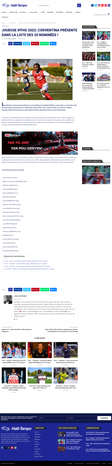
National (23, 12)
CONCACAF (5, 17)
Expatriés (50, 12)
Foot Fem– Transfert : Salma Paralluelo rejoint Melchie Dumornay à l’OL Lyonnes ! (29, 269)
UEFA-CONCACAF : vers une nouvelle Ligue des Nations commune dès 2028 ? (88, 86)
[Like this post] (11, 43)
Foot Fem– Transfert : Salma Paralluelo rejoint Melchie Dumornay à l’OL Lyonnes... (14, 388)
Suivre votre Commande (92, 463)
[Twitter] (95, 5)
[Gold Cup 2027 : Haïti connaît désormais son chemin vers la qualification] (88, 35)
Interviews (59, 12)
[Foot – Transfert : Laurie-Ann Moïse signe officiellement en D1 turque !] (40, 350)
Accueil (4, 12)
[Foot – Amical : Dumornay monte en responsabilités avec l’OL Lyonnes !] (14, 350)
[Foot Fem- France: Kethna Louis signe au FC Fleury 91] (40, 375)
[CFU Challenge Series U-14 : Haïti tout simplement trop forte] (103, 77)
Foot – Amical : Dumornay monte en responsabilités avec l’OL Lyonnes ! (26, 261)
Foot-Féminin (12, 23)
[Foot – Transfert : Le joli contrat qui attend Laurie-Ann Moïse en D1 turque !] (66, 350)
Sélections (33, 12)
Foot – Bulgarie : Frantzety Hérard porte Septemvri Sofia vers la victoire (103, 44)
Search (79, 5)
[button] (83, 174)
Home (3, 23)
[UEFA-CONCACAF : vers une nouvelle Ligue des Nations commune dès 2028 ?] (88, 77)
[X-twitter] (5, 448)
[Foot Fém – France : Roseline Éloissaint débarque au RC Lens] (66, 375)
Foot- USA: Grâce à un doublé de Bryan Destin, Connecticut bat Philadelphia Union (103, 65)
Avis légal (69, 463)
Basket (78, 12)
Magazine (69, 12)
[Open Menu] (109, 5)
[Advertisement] (40, 51)
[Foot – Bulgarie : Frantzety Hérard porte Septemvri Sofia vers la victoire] (103, 35)
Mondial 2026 (13, 12)
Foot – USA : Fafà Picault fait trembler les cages (88, 64)
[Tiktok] (105, 5)
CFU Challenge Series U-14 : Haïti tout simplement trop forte (103, 85)
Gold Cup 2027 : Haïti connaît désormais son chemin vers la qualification (88, 44)
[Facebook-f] (2, 448)
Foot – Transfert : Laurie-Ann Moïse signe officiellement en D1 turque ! (26, 263)
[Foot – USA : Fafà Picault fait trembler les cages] (88, 56)
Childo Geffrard (11, 39)
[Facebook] (92, 5)
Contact (104, 463)
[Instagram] (99, 5)
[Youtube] (102, 5)
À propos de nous (79, 463)
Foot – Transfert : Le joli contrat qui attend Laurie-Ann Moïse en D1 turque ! (27, 266)
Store (43, 12)
